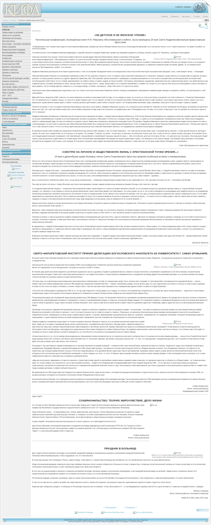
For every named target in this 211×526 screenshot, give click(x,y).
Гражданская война (10, 98)
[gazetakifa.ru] (22, 17)
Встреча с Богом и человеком (14, 116)
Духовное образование (11, 67)
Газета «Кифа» (183, 7)
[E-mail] (206, 25)
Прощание (6, 75)
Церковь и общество (10, 73)
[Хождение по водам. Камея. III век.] (198, 12)
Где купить (186, 16)
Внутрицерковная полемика (13, 53)
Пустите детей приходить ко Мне (15, 78)
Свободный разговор (10, 159)
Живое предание (9, 47)
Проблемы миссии (9, 107)
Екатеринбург (7, 133)
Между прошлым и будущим (13, 50)
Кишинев (5, 148)
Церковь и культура (10, 70)
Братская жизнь (8, 41)
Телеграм (89, 512)
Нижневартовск (8, 145)
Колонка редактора (10, 162)
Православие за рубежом (12, 33)
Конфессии (6, 58)
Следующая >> (131, 508)
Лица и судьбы (8, 93)
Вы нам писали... (9, 84)
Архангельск (7, 130)
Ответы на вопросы (10, 119)
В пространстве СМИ (11, 64)
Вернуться (204, 510)
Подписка (175, 16)
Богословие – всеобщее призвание (16, 44)
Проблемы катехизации (12, 38)
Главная (164, 16)
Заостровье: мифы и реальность (15, 87)
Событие (13, 20)
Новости (5, 156)
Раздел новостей (9, 110)
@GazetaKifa (147, 512)
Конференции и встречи (12, 61)
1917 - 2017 (7, 96)
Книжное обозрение (10, 81)
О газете (196, 16)
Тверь (4, 127)
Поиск (205, 16)
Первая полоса (8, 27)
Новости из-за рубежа (11, 35)
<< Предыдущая (110, 508)
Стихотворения (8, 122)
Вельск (5, 142)
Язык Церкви (7, 55)
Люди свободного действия (13, 90)
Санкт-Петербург (9, 139)
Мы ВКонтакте (118, 512)
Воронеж (5, 136)
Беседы (5, 101)
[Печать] (202, 25)
